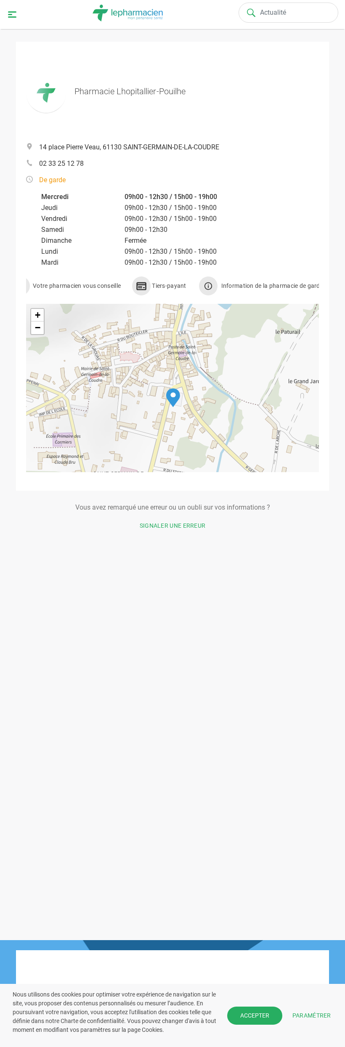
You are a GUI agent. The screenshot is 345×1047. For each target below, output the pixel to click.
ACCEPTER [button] (254, 1015)
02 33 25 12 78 (61, 163)
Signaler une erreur (173, 525)
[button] (173, 398)
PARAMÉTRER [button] (311, 1015)
